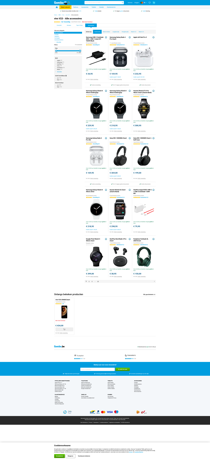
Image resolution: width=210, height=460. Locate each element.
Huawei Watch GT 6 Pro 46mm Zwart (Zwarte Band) (142, 91)
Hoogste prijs (125, 31)
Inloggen (136, 2)
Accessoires (84, 7)
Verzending (57, 400)
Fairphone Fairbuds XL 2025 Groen (140, 240)
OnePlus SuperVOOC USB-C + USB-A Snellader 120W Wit (142, 191)
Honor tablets (111, 385)
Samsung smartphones (86, 384)
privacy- (131, 452)
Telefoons (84, 380)
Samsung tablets (111, 384)
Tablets (94, 7)
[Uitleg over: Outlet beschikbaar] (66, 75)
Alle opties (58, 42)
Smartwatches (137, 390)
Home (55, 15)
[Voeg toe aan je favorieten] (106, 37)
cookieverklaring (139, 452)
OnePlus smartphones (86, 385)
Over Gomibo (110, 396)
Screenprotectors (138, 384)
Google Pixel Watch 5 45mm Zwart (93, 240)
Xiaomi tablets (111, 387)
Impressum (96, 422)
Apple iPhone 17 (58, 382)
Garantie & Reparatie (59, 403)
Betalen (56, 396)
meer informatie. (122, 419)
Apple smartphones (85, 382)
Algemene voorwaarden (114, 422)
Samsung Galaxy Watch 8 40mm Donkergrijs (118, 91)
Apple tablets (110, 382)
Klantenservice (111, 7)
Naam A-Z (133, 31)
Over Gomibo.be (84, 422)
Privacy (90, 422)
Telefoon (75, 7)
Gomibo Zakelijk (84, 396)
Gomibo (110, 394)
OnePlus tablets (111, 388)
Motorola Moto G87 (59, 390)
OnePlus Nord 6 (58, 391)
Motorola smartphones (86, 387)
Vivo (63, 15)
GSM (59, 15)
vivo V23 (68, 15)
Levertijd (56, 399)
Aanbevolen (97, 31)
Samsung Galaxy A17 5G (60, 388)
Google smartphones (85, 388)
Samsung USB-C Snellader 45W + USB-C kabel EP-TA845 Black (95, 39)
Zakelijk (101, 7)
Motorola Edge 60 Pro (59, 385)
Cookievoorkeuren (104, 422)
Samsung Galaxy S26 (59, 387)
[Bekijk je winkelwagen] (154, 3)
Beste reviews (106, 31)
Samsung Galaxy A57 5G (60, 384)
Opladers (136, 385)
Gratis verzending (94, 79)
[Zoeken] (122, 2)
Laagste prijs (116, 31)
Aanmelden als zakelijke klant (87, 398)
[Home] (56, 7)
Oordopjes (136, 387)
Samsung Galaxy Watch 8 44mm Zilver (94, 190)
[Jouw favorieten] (150, 3)
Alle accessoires (74, 15)
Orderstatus (57, 398)
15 (98, 281)
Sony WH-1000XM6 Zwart (118, 138)
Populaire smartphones (62, 380)
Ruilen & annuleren (59, 402)
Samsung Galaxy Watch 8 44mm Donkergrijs (94, 91)
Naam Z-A (141, 31)
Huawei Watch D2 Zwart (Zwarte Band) (118, 190)
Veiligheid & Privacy (112, 398)
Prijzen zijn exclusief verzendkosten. (121, 418)
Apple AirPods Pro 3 (140, 37)
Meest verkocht (65, 7)
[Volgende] (154, 281)
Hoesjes (136, 382)
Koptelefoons (137, 388)
